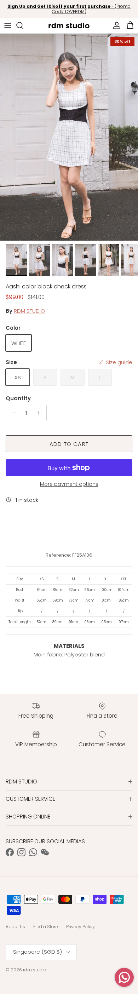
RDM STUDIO (29, 311)
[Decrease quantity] (12, 413)
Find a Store (45, 927)
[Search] (23, 25)
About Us (15, 927)
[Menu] (8, 25)
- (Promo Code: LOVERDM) (69, 9)
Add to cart (69, 444)
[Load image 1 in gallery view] (69, 137)
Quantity (18, 398)
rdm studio (34, 970)
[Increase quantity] (40, 413)
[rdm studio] (69, 25)
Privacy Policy (80, 927)
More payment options (69, 484)
